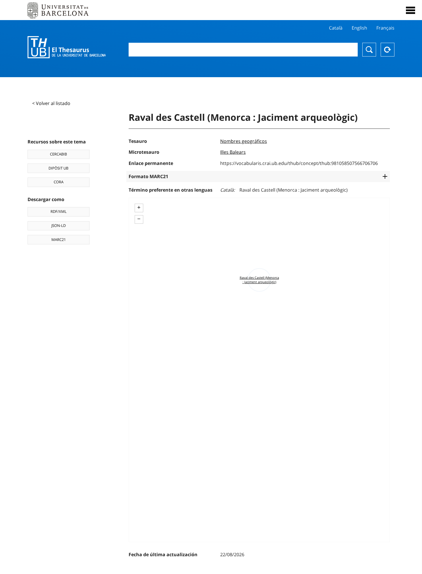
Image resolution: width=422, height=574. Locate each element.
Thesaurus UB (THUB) (67, 47)
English (359, 28)
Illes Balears (233, 152)
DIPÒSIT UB (58, 168)
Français (385, 28)
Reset (387, 50)
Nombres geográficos (243, 141)
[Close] (410, 10)
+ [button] (138, 207)
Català (335, 28)
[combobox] (243, 50)
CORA (58, 181)
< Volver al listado (51, 103)
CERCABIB (58, 154)
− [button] (138, 219)
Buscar (369, 50)
